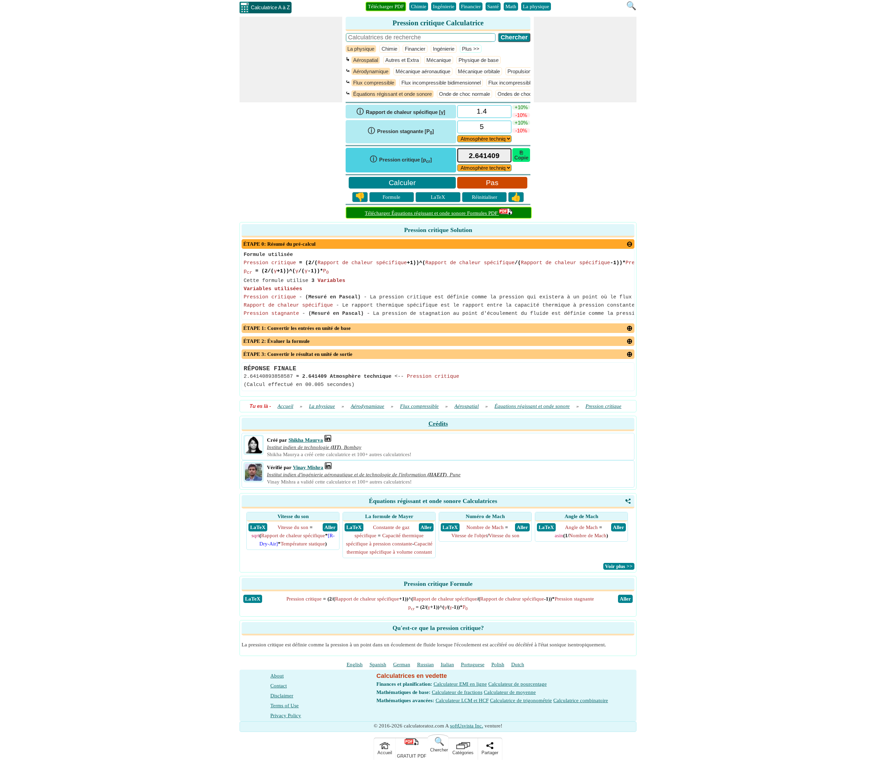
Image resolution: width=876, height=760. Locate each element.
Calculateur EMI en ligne (460, 684)
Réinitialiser (484, 197)
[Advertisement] (291, 59)
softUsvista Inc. (466, 726)
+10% (521, 107)
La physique (536, 6)
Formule (391, 197)
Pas (492, 182)
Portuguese (473, 664)
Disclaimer (281, 695)
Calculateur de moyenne (510, 692)
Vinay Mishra (308, 467)
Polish (497, 664)
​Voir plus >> (619, 566)
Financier (471, 6)
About (277, 676)
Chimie (418, 6)
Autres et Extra (402, 60)
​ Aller (330, 527)
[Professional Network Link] (327, 440)
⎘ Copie (521, 155)
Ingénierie (443, 6)
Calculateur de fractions (457, 692)
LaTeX (438, 197)
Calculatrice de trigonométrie (521, 700)
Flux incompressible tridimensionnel (528, 83)
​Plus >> (470, 49)
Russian (425, 664)
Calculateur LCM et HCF (462, 700)
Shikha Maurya (305, 440)
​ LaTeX (258, 527)
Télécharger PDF (386, 6)
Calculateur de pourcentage (517, 684)
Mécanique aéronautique (423, 71)
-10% (521, 115)
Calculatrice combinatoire (580, 700)
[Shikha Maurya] (253, 451)
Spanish (378, 664)
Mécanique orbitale (479, 71)
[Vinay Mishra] (253, 479)
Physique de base (479, 60)
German (401, 664)
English (355, 664)
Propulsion (519, 71)
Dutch (517, 664)
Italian (447, 664)
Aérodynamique (370, 71)
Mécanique (438, 60)
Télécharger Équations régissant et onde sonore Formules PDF (432, 213)
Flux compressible (373, 83)
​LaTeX (252, 599)
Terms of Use (284, 705)
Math (510, 6)
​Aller (625, 599)
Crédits (438, 423)
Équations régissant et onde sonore (392, 94)
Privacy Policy (285, 715)
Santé (493, 6)
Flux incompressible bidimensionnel (441, 83)
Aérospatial (365, 60)
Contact (278, 685)
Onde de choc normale (464, 94)
